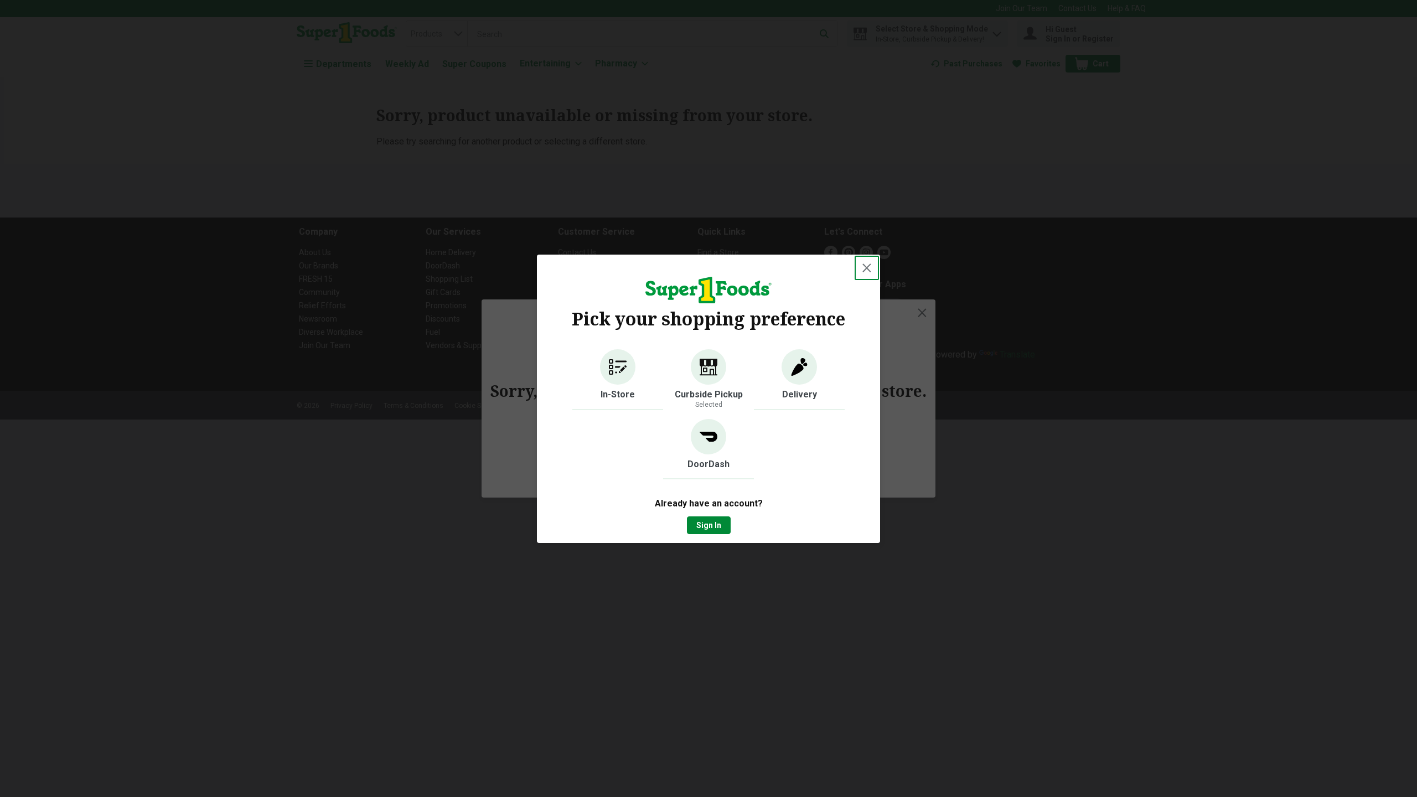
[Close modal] (867, 268)
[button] (617, 379)
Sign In (708, 525)
